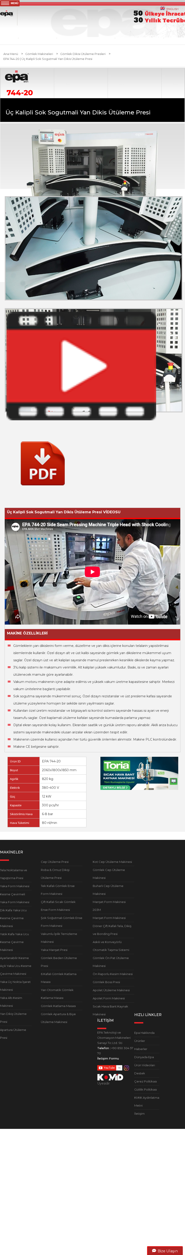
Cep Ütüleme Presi (55, 862)
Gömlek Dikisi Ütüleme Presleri (83, 54)
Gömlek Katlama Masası (58, 1006)
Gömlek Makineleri (39, 54)
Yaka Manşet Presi (54, 950)
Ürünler (139, 1041)
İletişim (139, 1113)
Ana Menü (10, 54)
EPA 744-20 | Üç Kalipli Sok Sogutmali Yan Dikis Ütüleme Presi (47, 59)
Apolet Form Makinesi (109, 998)
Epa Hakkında (144, 1032)
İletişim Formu (108, 1058)
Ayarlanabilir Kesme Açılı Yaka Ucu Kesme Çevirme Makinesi (15, 965)
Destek (139, 1073)
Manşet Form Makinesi (109, 918)
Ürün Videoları (144, 1065)
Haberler (140, 1049)
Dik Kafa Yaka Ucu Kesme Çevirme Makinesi (13, 918)
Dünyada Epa (144, 1057)
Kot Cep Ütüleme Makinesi (112, 862)
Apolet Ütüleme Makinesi (111, 990)
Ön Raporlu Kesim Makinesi (113, 974)
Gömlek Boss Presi (106, 982)
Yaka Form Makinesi (14, 886)
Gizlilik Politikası (145, 1089)
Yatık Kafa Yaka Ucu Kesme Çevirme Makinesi (14, 942)
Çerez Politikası (145, 1081)
